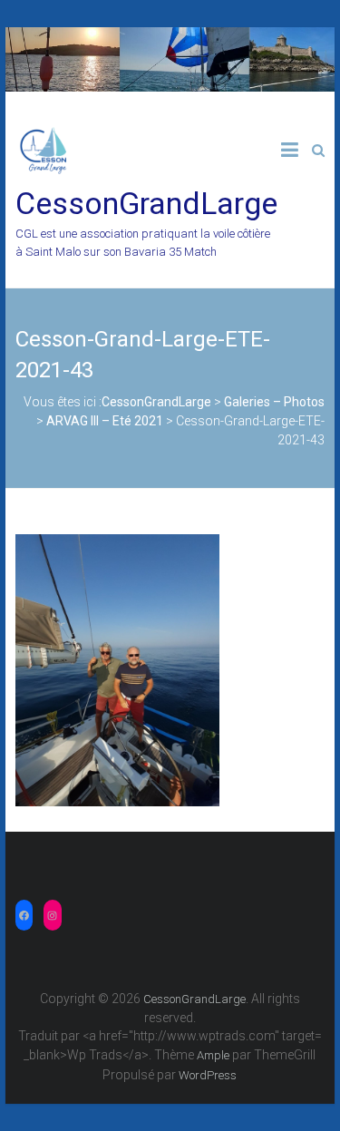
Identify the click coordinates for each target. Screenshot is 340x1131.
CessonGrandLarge (146, 203)
